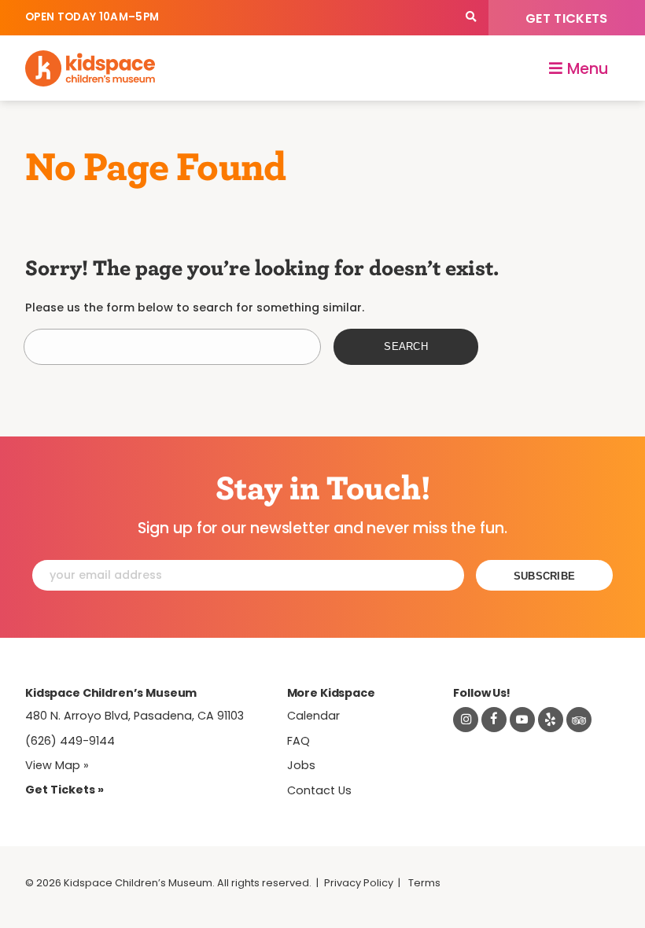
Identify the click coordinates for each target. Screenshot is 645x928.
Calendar (313, 716)
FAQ (298, 741)
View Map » (57, 765)
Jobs (301, 765)
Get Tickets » (64, 789)
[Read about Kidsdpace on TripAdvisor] (579, 719)
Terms (424, 882)
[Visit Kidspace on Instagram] (465, 719)
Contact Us (319, 790)
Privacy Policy (358, 882)
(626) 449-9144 (70, 741)
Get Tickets (566, 18)
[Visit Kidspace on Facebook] (494, 719)
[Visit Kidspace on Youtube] (522, 719)
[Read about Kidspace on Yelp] (550, 719)
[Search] (471, 17)
